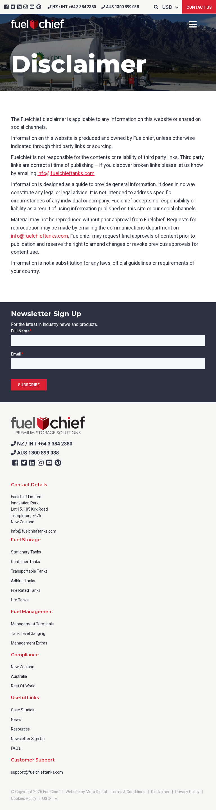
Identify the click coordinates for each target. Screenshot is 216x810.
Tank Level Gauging (28, 633)
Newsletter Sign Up (28, 738)
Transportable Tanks (29, 571)
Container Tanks (25, 561)
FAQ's (16, 748)
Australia (19, 676)
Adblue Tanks (23, 581)
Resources (20, 729)
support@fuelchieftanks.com (37, 772)
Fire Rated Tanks (25, 590)
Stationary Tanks (26, 552)
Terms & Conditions (128, 791)
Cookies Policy (23, 798)
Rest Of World (23, 686)
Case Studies (22, 710)
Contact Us (199, 7)
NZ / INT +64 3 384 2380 (73, 7)
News (16, 719)
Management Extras (29, 643)
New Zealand (22, 667)
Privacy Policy (187, 791)
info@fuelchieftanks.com (65, 173)
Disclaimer (160, 791)
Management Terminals (32, 624)
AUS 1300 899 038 (122, 7)
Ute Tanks (20, 600)
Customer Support (33, 760)
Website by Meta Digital (86, 791)
